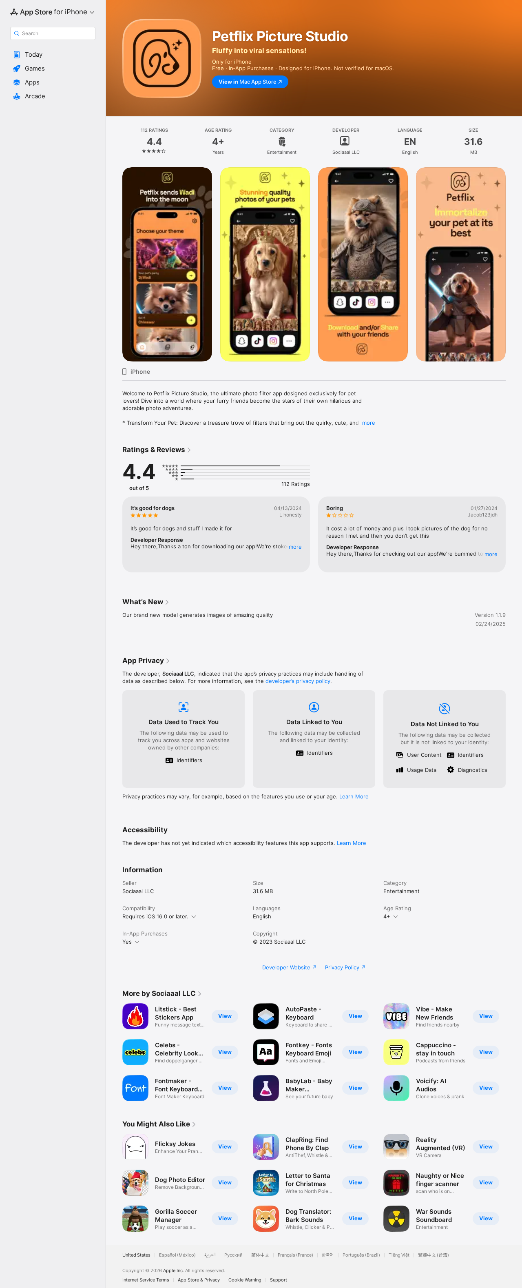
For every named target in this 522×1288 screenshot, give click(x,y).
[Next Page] (514, 534)
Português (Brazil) (361, 1255)
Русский (233, 1255)
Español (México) (177, 1255)
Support (278, 1280)
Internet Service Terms (145, 1280)
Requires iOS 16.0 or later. (155, 916)
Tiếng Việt (399, 1255)
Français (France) (295, 1255)
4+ (386, 916)
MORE (295, 546)
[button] (53, 55)
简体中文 (260, 1255)
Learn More (354, 796)
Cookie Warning (244, 1280)
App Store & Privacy (199, 1280)
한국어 (328, 1255)
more (368, 422)
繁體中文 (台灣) (433, 1255)
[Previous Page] (114, 534)
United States (136, 1255)
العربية (210, 1255)
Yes (127, 941)
